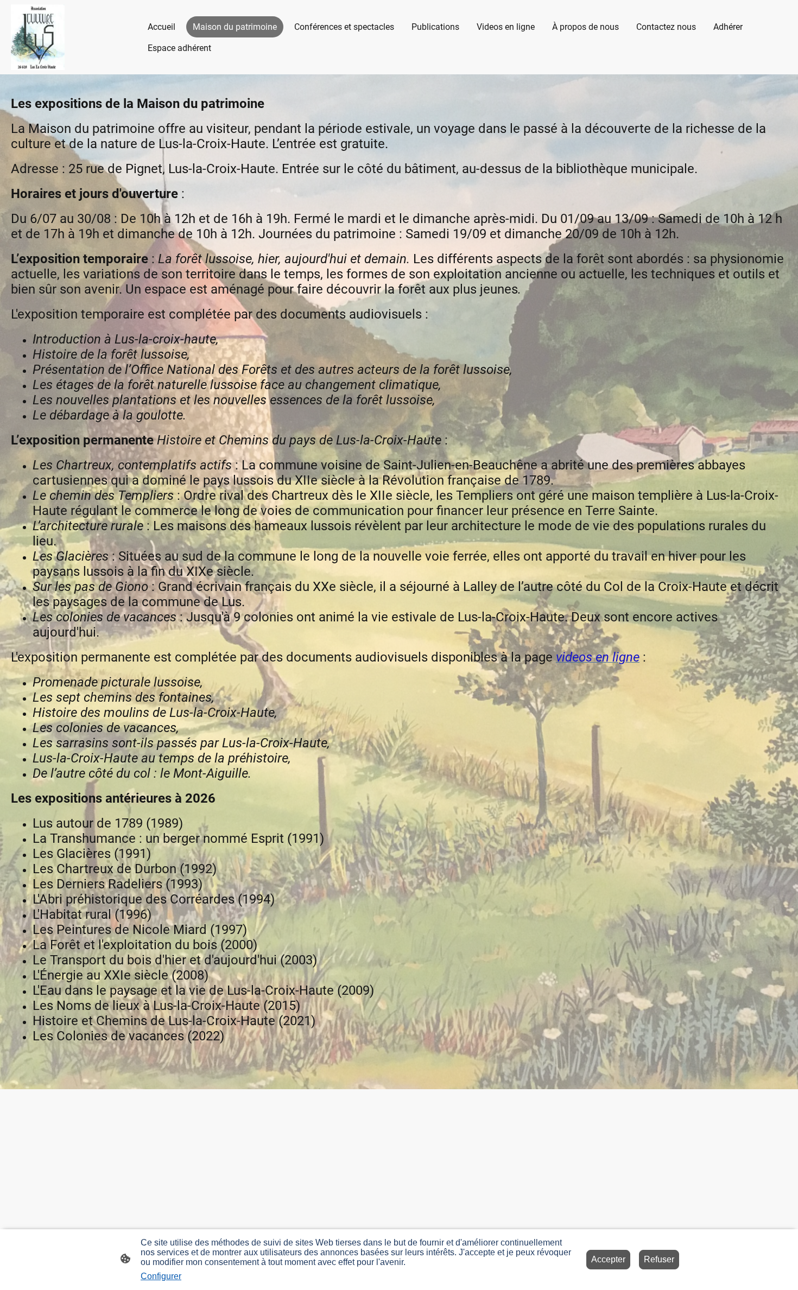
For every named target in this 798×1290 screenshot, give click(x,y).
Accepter (608, 1259)
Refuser (659, 1259)
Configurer (161, 1276)
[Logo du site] (38, 37)
